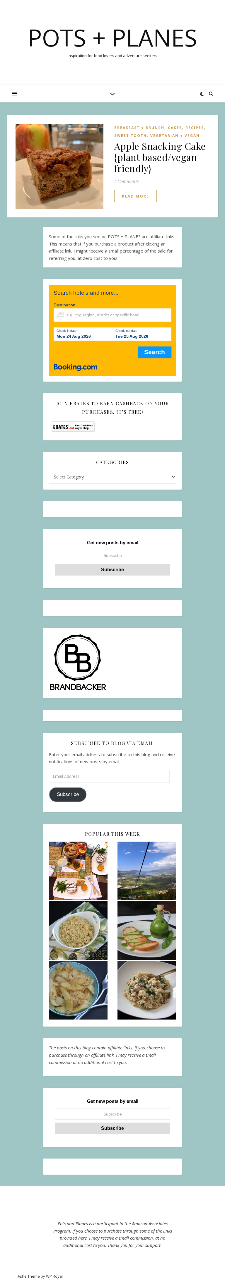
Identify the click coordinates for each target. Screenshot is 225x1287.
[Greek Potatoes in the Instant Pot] (78, 990)
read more (135, 196)
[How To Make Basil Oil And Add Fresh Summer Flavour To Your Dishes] (146, 930)
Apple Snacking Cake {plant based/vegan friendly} (160, 157)
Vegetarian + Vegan (175, 135)
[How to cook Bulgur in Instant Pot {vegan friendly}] (78, 930)
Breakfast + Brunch (139, 127)
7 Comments (126, 181)
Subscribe (68, 794)
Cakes (175, 127)
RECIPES (194, 127)
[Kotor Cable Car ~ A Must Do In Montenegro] (146, 871)
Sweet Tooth (130, 135)
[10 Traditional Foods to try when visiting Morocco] (78, 871)
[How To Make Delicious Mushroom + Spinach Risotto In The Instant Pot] (146, 990)
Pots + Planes (112, 37)
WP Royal (54, 1276)
